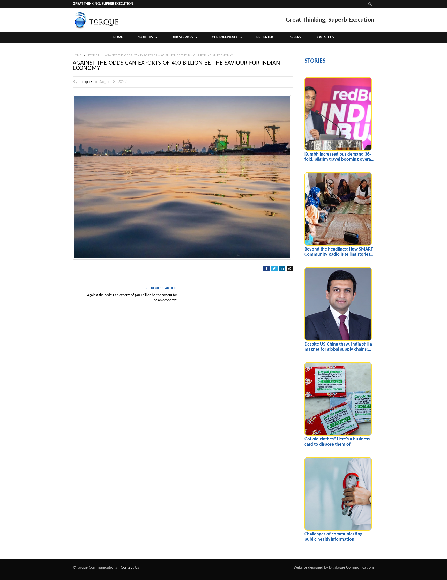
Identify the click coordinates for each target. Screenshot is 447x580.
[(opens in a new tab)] (338, 114)
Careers (294, 37)
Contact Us (325, 37)
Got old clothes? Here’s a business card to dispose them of (337, 442)
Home (118, 37)
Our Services (182, 37)
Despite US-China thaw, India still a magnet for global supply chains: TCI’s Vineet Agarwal (338, 347)
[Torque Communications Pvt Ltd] (96, 20)
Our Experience (225, 37)
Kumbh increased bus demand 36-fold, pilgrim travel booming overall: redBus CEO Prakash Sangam (339, 157)
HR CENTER (264, 37)
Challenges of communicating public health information (333, 537)
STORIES (314, 61)
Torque (85, 81)
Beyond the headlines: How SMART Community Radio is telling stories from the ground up (338, 252)
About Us (145, 37)
